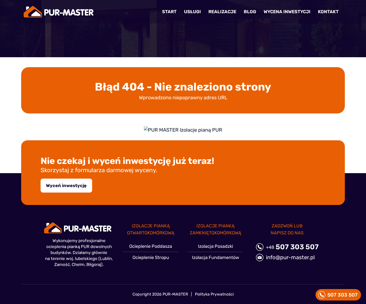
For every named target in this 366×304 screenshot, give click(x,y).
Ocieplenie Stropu (150, 257)
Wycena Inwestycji (287, 11)
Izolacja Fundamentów (215, 257)
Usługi (192, 11)
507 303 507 (292, 247)
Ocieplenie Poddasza (150, 246)
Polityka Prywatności (214, 294)
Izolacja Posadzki (215, 246)
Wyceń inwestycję (66, 185)
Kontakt (328, 11)
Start (169, 11)
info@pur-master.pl (290, 257)
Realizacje (222, 11)
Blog (250, 11)
